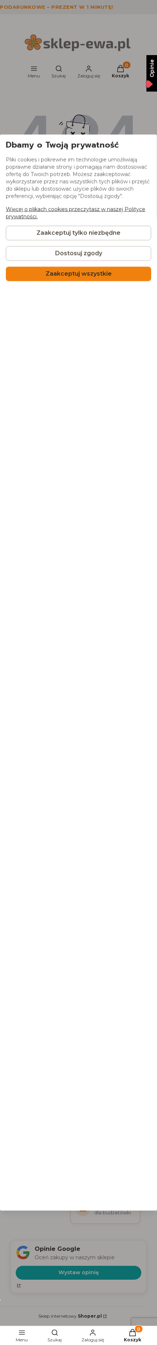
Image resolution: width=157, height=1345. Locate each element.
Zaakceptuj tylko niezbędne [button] (78, 233)
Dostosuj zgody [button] (78, 253)
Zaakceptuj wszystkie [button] (79, 273)
